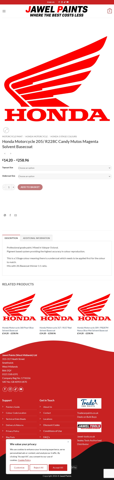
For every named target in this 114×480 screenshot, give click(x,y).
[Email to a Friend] (15, 215)
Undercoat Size (8, 176)
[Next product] (5, 153)
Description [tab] (11, 238)
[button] (4, 11)
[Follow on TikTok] (65, 2)
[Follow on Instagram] (62, 2)
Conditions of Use (52, 430)
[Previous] (2, 314)
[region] (38, 456)
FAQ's (46, 437)
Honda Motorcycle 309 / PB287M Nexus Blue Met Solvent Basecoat (92, 329)
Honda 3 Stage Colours (63, 136)
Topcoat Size (7, 168)
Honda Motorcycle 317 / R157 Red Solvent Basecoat (56, 329)
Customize (19, 467)
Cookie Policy (24, 460)
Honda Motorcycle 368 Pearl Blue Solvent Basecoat (18, 329)
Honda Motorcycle (36, 136)
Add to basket (30, 187)
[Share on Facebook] (10, 215)
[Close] (68, 441)
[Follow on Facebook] (59, 2)
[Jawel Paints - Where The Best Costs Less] (56, 11)
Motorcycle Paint (12, 136)
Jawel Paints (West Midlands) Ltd (19, 355)
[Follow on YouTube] (67, 2)
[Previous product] (10, 153)
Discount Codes (51, 425)
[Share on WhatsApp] (5, 215)
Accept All (58, 467)
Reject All (38, 467)
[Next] (111, 314)
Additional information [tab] (36, 238)
